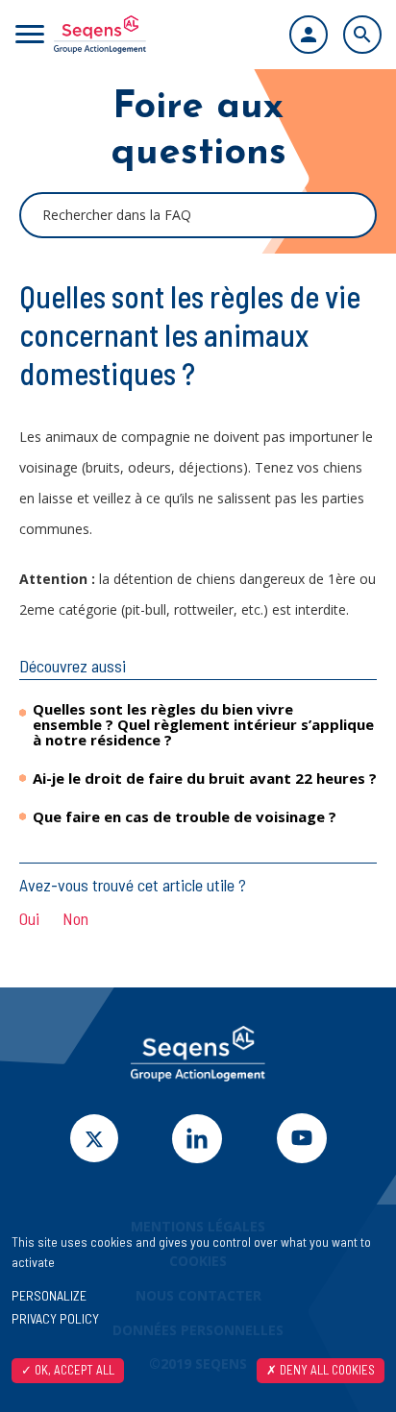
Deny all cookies (326, 1369)
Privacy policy (55, 1318)
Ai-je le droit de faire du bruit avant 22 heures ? (205, 778)
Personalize (49, 1295)
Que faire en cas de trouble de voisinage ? (184, 816)
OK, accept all (73, 1369)
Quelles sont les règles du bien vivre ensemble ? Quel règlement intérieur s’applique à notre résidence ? (203, 724)
